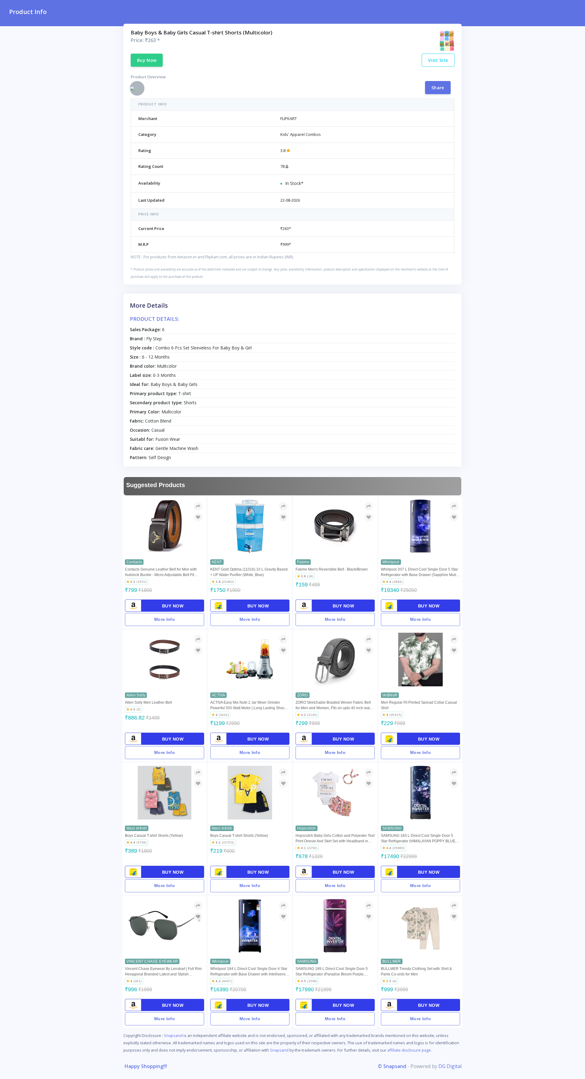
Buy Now (146, 60)
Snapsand (173, 1035)
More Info (164, 619)
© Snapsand (392, 1066)
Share (437, 87)
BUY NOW (173, 605)
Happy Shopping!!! (146, 1066)
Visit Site (438, 60)
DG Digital (450, 1066)
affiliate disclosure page (409, 1050)
